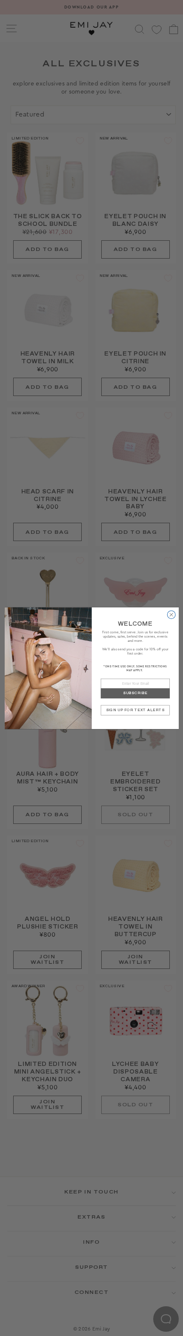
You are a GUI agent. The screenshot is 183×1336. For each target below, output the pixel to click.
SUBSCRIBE (135, 693)
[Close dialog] (171, 614)
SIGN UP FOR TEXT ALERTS (135, 710)
